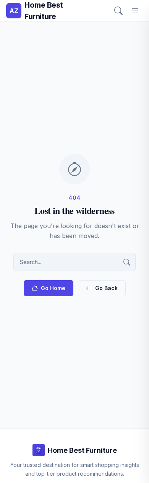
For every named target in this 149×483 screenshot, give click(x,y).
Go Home (53, 288)
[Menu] (135, 10)
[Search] (118, 10)
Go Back (106, 288)
